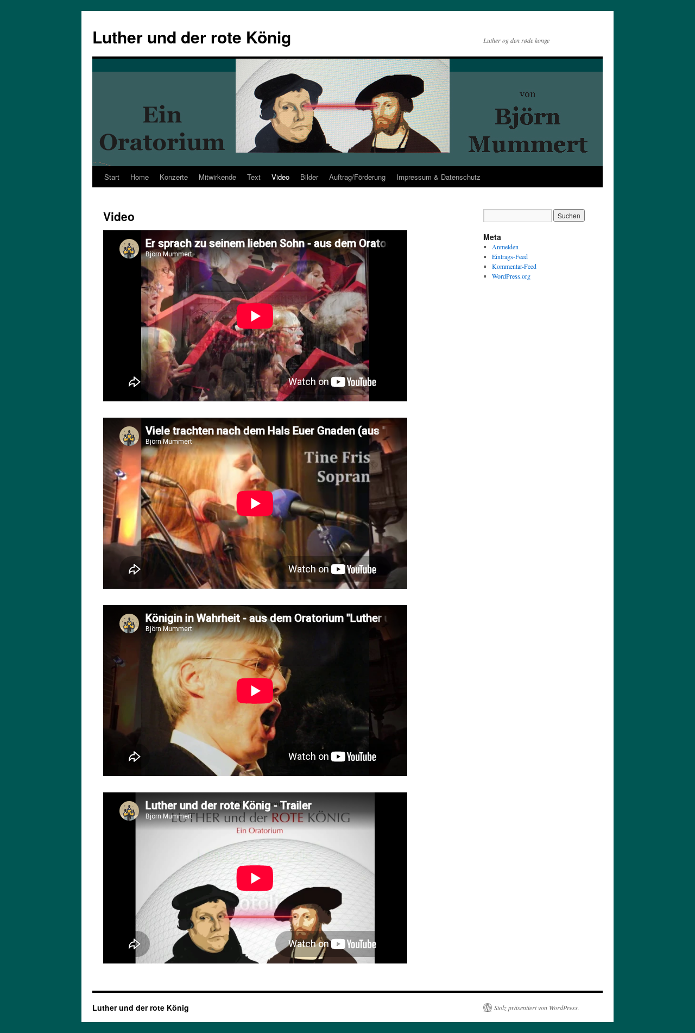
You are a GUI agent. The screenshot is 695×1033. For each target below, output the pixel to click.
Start (111, 177)
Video (280, 177)
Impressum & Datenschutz (438, 177)
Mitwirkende (217, 177)
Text (254, 177)
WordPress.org (511, 276)
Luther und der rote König (191, 36)
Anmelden (505, 246)
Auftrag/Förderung (357, 177)
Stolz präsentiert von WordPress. (536, 1007)
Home (139, 177)
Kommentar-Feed (514, 266)
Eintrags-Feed (510, 256)
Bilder (309, 177)
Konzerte (174, 177)
